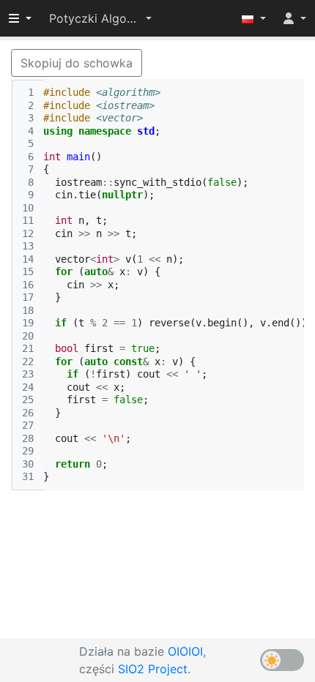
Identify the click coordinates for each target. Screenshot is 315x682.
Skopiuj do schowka (77, 63)
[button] (100, 18)
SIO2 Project (153, 669)
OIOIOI (185, 651)
